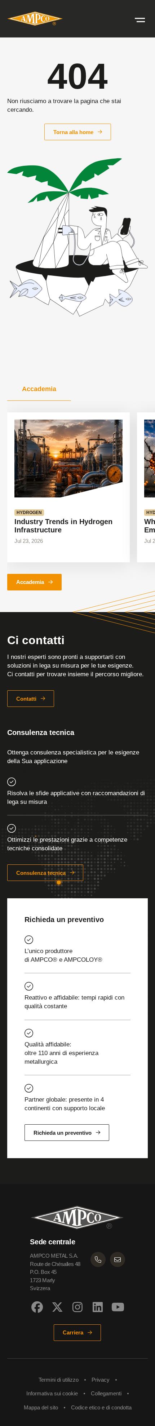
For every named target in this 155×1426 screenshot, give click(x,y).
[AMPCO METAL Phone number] (98, 1259)
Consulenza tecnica (41, 873)
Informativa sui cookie (52, 1393)
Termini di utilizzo (59, 1380)
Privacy (101, 1380)
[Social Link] (37, 1307)
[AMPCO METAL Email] (117, 1259)
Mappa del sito (41, 1407)
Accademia (30, 582)
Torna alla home (73, 132)
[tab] (39, 389)
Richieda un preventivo (63, 1133)
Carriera (73, 1332)
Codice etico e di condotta (101, 1407)
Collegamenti (106, 1393)
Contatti (26, 699)
